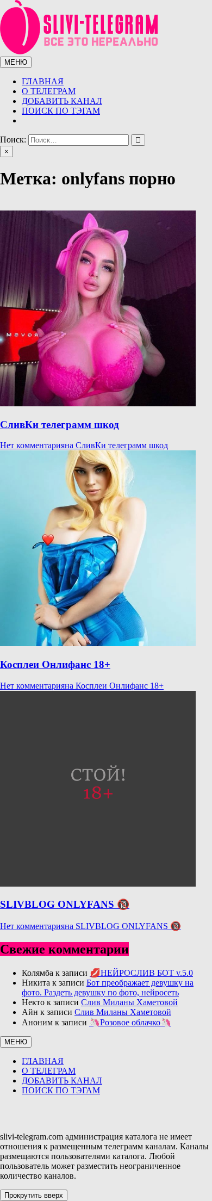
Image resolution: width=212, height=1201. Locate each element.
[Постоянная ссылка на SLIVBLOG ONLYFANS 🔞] (98, 883)
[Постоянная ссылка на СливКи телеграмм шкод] (98, 403)
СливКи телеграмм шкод (59, 424)
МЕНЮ (15, 62)
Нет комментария (84, 445)
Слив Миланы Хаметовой (129, 1002)
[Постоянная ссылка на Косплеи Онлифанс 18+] (98, 643)
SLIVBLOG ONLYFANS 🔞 (64, 904)
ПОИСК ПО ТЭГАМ (61, 110)
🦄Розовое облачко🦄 (130, 1022)
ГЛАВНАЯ (43, 81)
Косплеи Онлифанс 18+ (55, 664)
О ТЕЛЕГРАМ (49, 91)
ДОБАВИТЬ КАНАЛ (62, 101)
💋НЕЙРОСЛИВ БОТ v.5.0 (141, 972)
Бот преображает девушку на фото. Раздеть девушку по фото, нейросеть (108, 987)
